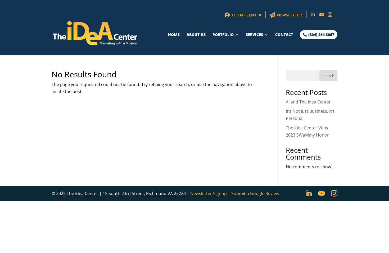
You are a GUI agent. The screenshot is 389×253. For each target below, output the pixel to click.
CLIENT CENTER (245, 14)
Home (174, 35)
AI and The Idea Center (308, 102)
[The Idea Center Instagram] (330, 16)
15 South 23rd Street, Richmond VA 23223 (144, 193)
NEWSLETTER (289, 14)
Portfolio (223, 35)
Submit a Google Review (255, 193)
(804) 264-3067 (320, 34)
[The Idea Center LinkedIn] (313, 16)
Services (254, 35)
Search (328, 75)
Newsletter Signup (208, 193)
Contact (284, 35)
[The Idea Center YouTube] (321, 16)
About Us (196, 35)
